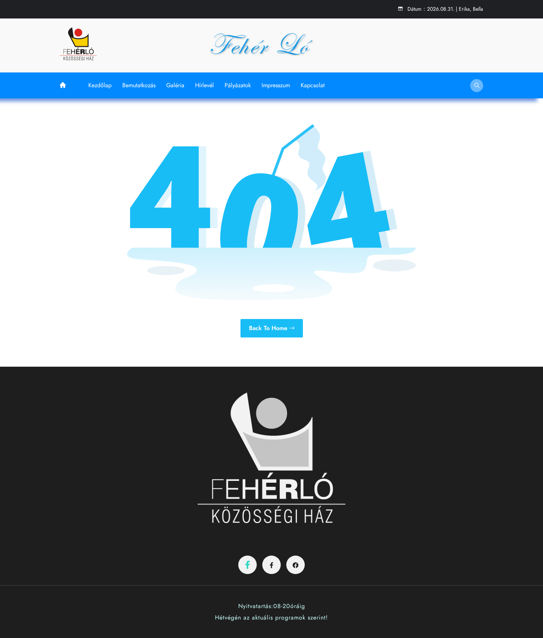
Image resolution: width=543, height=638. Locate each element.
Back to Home (269, 328)
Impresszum (276, 85)
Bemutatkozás (139, 85)
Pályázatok (238, 85)
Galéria (175, 85)
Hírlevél (204, 85)
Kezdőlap (100, 85)
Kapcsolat (313, 85)
